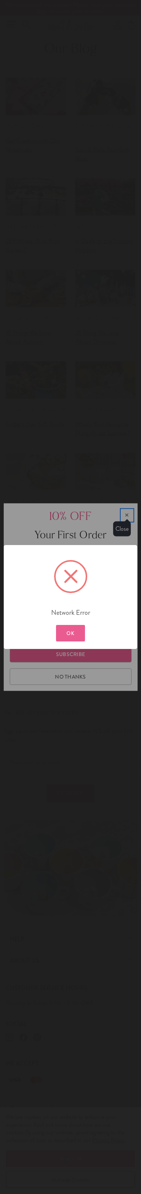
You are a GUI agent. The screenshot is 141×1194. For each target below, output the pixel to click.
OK (71, 633)
